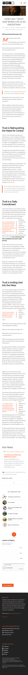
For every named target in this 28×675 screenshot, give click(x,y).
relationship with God (20, 472)
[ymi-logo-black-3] (11, 3)
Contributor (20, 29)
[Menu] (24, 3)
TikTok (5, 654)
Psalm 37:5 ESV (19, 93)
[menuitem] (20, 3)
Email (21, 553)
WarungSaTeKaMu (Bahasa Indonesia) (10, 628)
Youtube (6, 650)
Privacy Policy (4, 616)
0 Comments (12, 27)
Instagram (6, 648)
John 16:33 (11, 182)
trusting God (8, 474)
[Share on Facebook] (14, 483)
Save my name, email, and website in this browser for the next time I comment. (14, 564)
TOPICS (13, 29)
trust (3, 474)
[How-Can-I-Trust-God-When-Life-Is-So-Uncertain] (14, 11)
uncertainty (14, 474)
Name (21, 547)
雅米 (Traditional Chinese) (8, 632)
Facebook (6, 646)
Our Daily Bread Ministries (15, 613)
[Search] (20, 3)
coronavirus (7, 472)
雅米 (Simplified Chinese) (7, 630)
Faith (11, 29)
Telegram (6, 652)
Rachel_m (13, 472)
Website (21, 558)
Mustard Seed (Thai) (6, 634)
